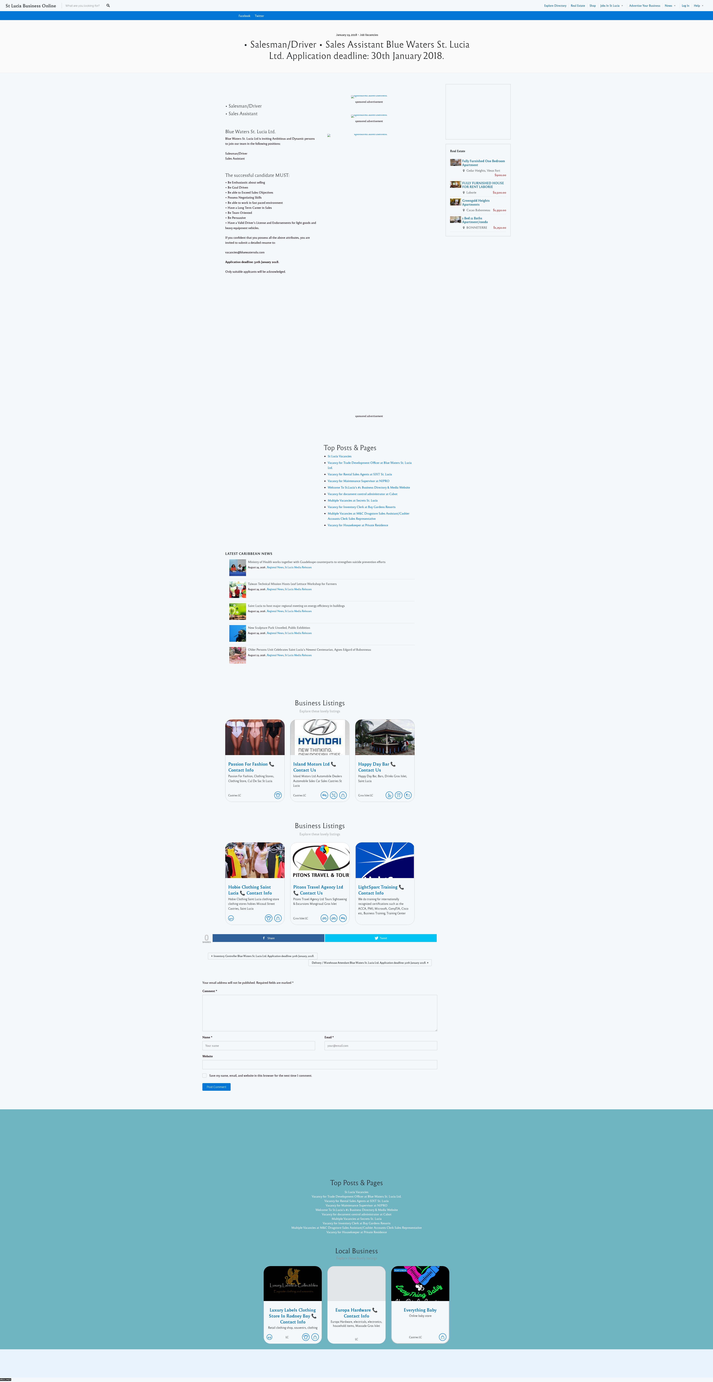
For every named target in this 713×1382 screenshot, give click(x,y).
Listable (368, 1366)
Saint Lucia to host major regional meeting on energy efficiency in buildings (296, 606)
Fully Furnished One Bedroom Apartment (483, 163)
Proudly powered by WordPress (341, 1366)
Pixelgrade (383, 1366)
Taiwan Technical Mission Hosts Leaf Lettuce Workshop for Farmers (292, 584)
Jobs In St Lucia (610, 5)
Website (207, 1056)
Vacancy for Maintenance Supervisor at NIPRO (359, 481)
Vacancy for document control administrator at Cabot (362, 494)
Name (207, 1037)
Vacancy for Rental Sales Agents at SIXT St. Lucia (360, 474)
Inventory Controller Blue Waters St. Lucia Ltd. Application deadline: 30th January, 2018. (264, 956)
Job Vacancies (369, 34)
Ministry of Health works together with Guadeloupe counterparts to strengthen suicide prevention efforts (316, 562)
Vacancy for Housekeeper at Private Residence (358, 525)
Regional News (275, 567)
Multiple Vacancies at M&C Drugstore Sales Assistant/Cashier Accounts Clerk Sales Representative (356, 1227)
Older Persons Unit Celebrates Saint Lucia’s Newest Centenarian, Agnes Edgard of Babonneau (309, 649)
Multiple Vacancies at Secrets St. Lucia (353, 500)
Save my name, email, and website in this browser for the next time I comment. (260, 1075)
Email (329, 1037)
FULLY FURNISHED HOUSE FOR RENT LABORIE (483, 185)
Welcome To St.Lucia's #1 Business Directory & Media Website (369, 487)
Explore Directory (555, 5)
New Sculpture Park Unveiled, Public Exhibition (279, 628)
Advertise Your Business (644, 5)
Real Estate (578, 5)
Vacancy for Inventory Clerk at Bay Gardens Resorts (361, 507)
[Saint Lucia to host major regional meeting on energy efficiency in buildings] (237, 612)
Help (697, 5)
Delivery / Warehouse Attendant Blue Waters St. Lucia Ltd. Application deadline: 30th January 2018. (369, 962)
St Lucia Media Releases (298, 567)
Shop (593, 5)
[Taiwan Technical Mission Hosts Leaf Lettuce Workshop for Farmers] (237, 590)
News (668, 5)
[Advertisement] (478, 112)
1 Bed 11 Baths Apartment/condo (475, 220)
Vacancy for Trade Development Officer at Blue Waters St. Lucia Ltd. (356, 1196)
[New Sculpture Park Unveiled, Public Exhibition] (237, 634)
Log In (685, 5)
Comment (209, 991)
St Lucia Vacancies (339, 456)
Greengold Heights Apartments (476, 202)
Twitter (259, 15)
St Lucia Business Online (31, 5)
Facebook (244, 15)
